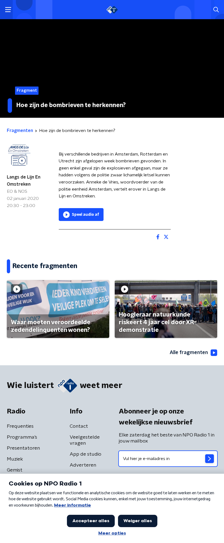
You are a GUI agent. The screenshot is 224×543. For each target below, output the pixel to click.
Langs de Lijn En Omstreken (23, 180)
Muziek (15, 459)
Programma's (22, 437)
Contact (79, 426)
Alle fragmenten (189, 352)
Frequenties (20, 426)
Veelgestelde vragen (85, 440)
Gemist (14, 470)
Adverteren (83, 465)
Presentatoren (23, 448)
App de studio (85, 454)
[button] (8, 10)
